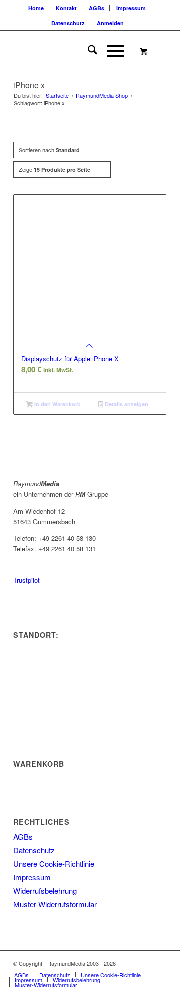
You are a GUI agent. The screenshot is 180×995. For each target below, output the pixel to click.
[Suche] (88, 51)
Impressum (131, 8)
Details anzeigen (126, 404)
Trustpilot (27, 580)
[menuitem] (37, 8)
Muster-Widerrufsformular (55, 904)
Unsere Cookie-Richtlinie (54, 863)
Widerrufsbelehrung (45, 890)
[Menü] (110, 51)
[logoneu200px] (75, 51)
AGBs (96, 8)
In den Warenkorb (57, 404)
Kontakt (66, 8)
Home (36, 8)
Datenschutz (68, 23)
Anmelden (110, 23)
